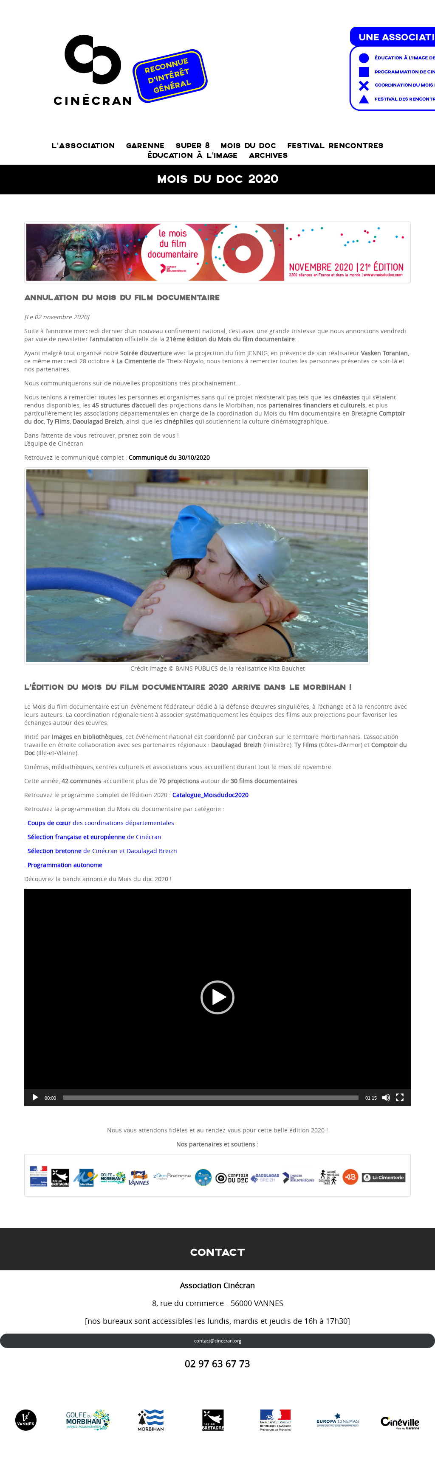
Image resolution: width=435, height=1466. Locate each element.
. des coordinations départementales (99, 823)
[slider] (211, 1097)
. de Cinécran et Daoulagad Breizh (100, 851)
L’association (83, 146)
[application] (217, 997)
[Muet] (386, 1097)
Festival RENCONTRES (335, 146)
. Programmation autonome (63, 865)
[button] (217, 997)
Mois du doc (248, 146)
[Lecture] (35, 1097)
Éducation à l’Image (192, 155)
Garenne (145, 146)
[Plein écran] (399, 1097)
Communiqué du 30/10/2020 (169, 457)
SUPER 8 (192, 146)
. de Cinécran (92, 837)
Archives (268, 155)
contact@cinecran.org (217, 1340)
